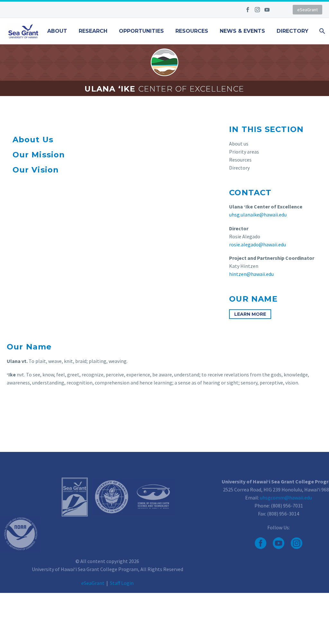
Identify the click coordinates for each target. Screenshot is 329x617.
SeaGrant (92, 583)
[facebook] (260, 543)
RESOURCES (191, 31)
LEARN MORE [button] (250, 314)
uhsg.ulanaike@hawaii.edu (258, 214)
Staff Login (122, 583)
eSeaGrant (307, 10)
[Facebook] (248, 9)
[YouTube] (267, 9)
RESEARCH (93, 31)
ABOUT (57, 31)
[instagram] (296, 543)
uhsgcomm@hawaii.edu (286, 497)
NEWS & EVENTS (242, 31)
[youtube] (278, 543)
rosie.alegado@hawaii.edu (257, 244)
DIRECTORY (292, 31)
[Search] (321, 31)
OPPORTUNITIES (141, 31)
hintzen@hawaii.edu (251, 274)
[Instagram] (257, 9)
